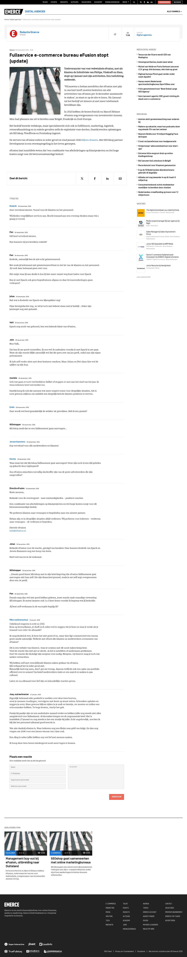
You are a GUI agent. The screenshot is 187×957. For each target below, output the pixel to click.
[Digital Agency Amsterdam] (14, 944)
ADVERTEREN (170, 921)
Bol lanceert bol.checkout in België (154, 161)
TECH (108, 921)
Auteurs (74, 2)
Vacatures (86, 2)
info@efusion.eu (18, 531)
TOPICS (145, 908)
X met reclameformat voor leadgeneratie (157, 142)
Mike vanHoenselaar (19, 620)
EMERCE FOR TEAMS (172, 916)
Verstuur (116, 797)
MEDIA (108, 912)
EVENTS (126, 908)
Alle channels (173, 12)
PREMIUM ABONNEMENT (174, 912)
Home (6, 19)
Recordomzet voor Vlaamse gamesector (157, 166)
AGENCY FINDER (148, 916)
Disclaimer (141, 952)
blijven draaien (89, 140)
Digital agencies (15, 19)
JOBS (125, 925)
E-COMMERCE (111, 904)
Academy (98, 2)
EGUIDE (145, 921)
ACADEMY (126, 921)
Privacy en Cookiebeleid (124, 952)
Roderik (13, 206)
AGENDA (146, 904)
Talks (45, 2)
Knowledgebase (112, 2)
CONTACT (168, 904)
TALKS (125, 904)
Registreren (164, 2)
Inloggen (177, 2)
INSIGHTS (126, 912)
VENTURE (109, 916)
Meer (125, 2)
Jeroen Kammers (17, 442)
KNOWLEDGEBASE (129, 929)
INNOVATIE (109, 925)
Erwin (12, 407)
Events (54, 2)
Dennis (13, 459)
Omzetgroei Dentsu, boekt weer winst (155, 62)
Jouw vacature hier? (144, 277)
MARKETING (110, 908)
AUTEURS (126, 916)
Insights (64, 2)
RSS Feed (108, 952)
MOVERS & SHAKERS (150, 925)
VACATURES (169, 908)
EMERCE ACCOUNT (149, 912)
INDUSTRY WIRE (148, 929)
